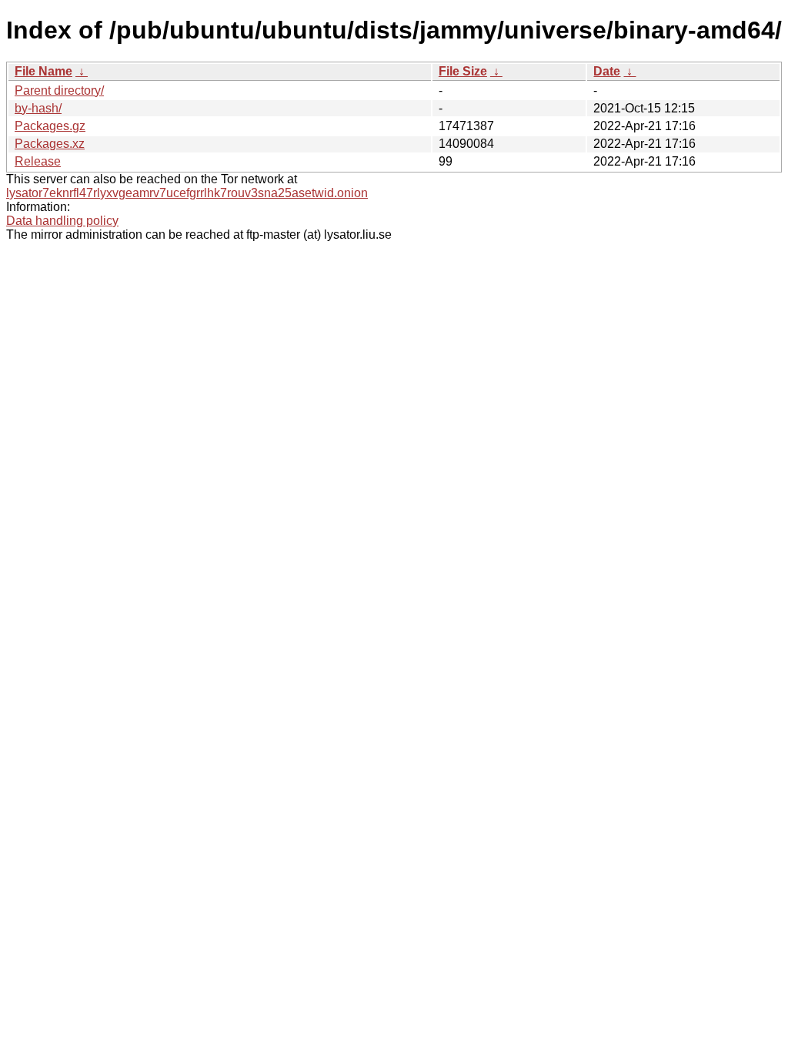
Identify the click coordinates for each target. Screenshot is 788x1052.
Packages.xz (50, 143)
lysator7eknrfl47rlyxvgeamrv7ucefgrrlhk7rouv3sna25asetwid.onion (187, 192)
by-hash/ (38, 108)
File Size (463, 71)
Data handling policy (62, 220)
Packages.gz (50, 125)
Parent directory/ (59, 90)
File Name (43, 71)
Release (38, 161)
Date (606, 71)
